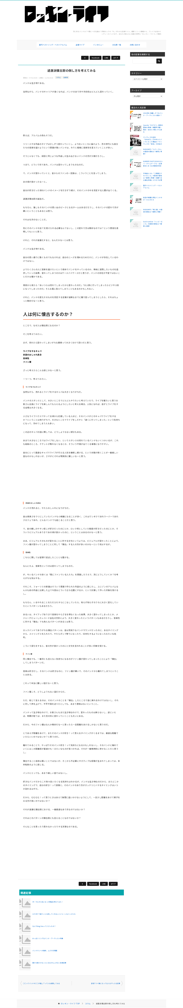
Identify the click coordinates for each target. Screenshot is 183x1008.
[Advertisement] (71, 115)
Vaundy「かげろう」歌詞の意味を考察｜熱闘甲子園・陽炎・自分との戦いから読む (153, 128)
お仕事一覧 (116, 45)
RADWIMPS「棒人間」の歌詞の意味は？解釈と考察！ (152, 210)
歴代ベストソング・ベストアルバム (53, 45)
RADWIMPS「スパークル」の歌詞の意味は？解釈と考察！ (152, 151)
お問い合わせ (135, 45)
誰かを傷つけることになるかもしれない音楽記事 (49, 963)
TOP (70, 1004)
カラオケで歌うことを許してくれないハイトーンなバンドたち (54, 914)
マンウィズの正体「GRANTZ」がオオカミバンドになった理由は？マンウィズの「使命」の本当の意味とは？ (152, 140)
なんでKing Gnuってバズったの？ (44, 926)
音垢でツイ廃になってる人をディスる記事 (105, 983)
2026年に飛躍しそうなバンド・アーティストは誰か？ (153, 114)
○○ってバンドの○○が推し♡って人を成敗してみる (41, 983)
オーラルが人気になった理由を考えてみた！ (47, 902)
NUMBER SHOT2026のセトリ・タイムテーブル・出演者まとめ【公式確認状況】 (153, 163)
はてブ (115, 58)
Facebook (95, 58)
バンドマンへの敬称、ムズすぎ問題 (44, 950)
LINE (106, 58)
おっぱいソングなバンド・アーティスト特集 (47, 938)
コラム (58, 77)
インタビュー (98, 45)
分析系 (65, 77)
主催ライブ (80, 45)
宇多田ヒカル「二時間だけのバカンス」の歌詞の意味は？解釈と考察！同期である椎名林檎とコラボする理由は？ (152, 176)
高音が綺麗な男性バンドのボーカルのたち (152, 198)
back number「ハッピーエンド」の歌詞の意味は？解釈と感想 (153, 223)
